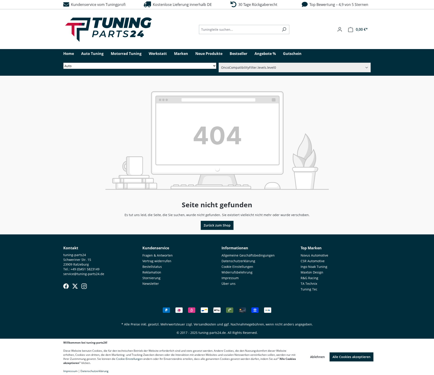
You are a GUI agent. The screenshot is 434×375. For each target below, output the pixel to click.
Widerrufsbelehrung (237, 272)
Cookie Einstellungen (237, 266)
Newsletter (150, 283)
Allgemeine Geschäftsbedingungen (248, 255)
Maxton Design (312, 272)
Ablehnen (317, 357)
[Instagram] (84, 286)
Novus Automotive (314, 255)
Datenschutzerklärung (238, 261)
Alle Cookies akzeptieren (351, 357)
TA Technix (309, 283)
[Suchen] (284, 29)
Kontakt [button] (70, 247)
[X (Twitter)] (75, 286)
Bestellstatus (152, 266)
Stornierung (151, 278)
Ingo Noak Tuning (314, 266)
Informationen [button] (235, 247)
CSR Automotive (313, 261)
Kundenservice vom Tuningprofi (97, 4)
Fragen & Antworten (157, 255)
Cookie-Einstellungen (129, 359)
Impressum (230, 278)
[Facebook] (66, 286)
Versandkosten (205, 324)
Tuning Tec (309, 289)
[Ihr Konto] (339, 29)
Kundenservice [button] (155, 247)
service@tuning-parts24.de (83, 274)
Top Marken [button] (311, 247)
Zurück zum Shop (217, 225)
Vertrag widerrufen (156, 261)
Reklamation (151, 272)
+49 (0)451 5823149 (85, 269)
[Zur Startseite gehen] (108, 30)
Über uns (229, 283)
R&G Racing (309, 278)
